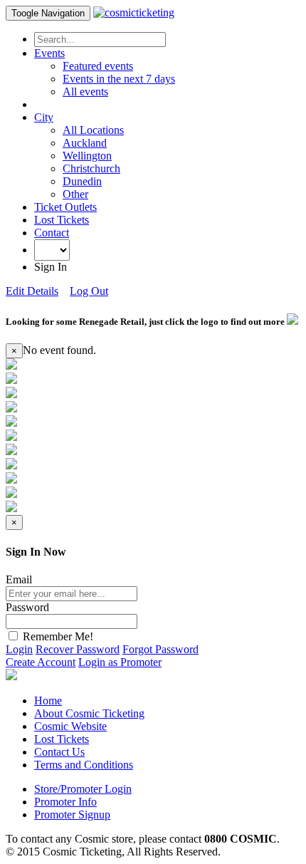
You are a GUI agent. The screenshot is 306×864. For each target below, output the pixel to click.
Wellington (87, 156)
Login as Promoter (120, 662)
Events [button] (49, 53)
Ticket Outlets (65, 207)
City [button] (43, 117)
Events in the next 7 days (119, 79)
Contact (51, 233)
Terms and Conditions (83, 765)
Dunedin (82, 181)
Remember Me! (56, 636)
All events (85, 91)
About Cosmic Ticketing (89, 713)
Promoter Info (65, 802)
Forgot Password (160, 649)
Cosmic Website (70, 726)
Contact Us (59, 752)
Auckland (85, 143)
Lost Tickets (61, 220)
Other (75, 194)
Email (19, 579)
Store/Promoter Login (83, 789)
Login (19, 649)
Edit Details (32, 291)
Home (48, 700)
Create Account (40, 662)
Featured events (98, 66)
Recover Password (78, 649)
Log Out (89, 291)
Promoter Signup (72, 814)
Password (27, 607)
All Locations (93, 130)
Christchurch (91, 168)
